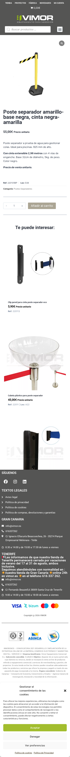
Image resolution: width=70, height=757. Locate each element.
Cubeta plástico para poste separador (25, 395)
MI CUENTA (59, 3)
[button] (65, 690)
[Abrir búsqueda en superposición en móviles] (28, 29)
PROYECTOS (20, 3)
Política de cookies (23, 753)
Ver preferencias (35, 745)
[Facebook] (6, 482)
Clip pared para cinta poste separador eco (27, 302)
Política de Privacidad (44, 753)
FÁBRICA (33, 3)
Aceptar (35, 727)
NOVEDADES (45, 3)
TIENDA (8, 3)
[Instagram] (15, 482)
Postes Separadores (23, 189)
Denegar (35, 736)
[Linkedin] (25, 482)
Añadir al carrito (42, 205)
